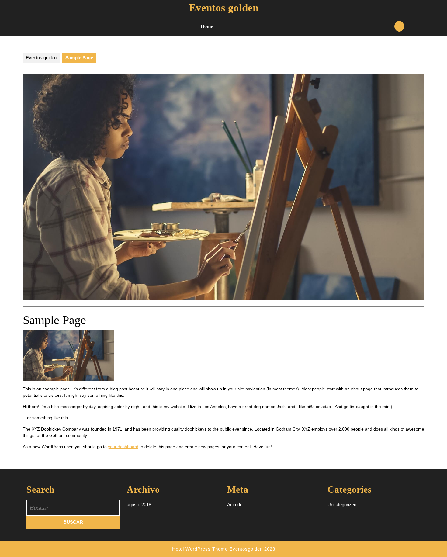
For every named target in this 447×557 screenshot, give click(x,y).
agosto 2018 (139, 504)
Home (207, 26)
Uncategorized (341, 504)
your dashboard (123, 446)
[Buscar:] (73, 508)
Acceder (235, 504)
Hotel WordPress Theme (200, 549)
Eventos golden (223, 8)
